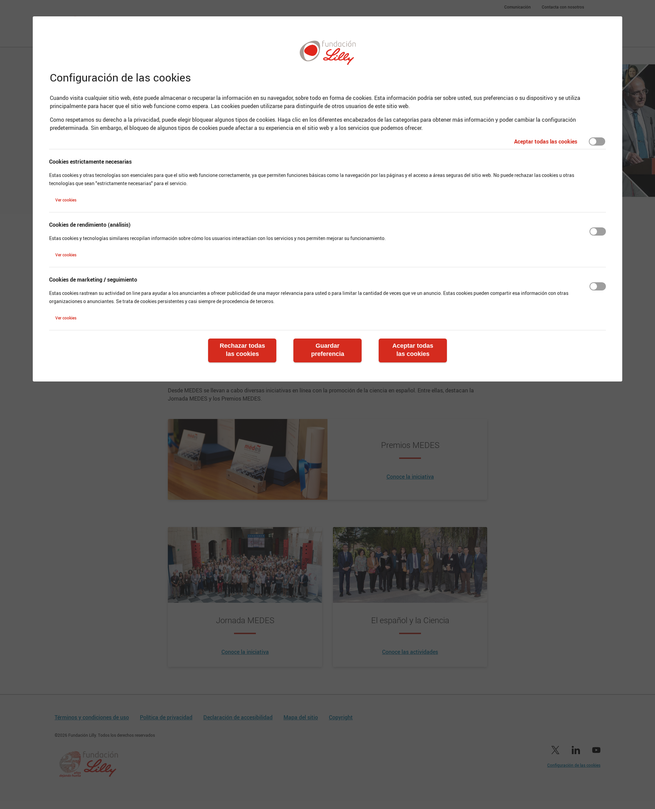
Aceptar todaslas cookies (412, 349)
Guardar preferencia (327, 349)
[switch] (597, 141)
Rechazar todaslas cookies (242, 349)
